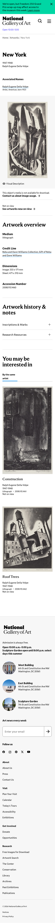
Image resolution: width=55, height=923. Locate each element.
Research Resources (14, 334)
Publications (8, 893)
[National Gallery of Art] (27, 629)
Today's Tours (9, 805)
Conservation (9, 869)
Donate (6, 831)
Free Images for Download (15, 852)
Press (5, 773)
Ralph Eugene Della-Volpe (15, 86)
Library (6, 875)
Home (5, 37)
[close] (51, 4)
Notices (5, 912)
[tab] (9, 377)
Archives (6, 881)
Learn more (34, 10)
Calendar (7, 799)
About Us (7, 767)
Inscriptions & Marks (15, 324)
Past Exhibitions (10, 887)
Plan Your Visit (9, 793)
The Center (8, 863)
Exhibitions (8, 817)
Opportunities (9, 837)
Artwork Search (10, 857)
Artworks (14, 37)
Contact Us (8, 779)
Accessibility (9, 811)
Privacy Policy (8, 916)
